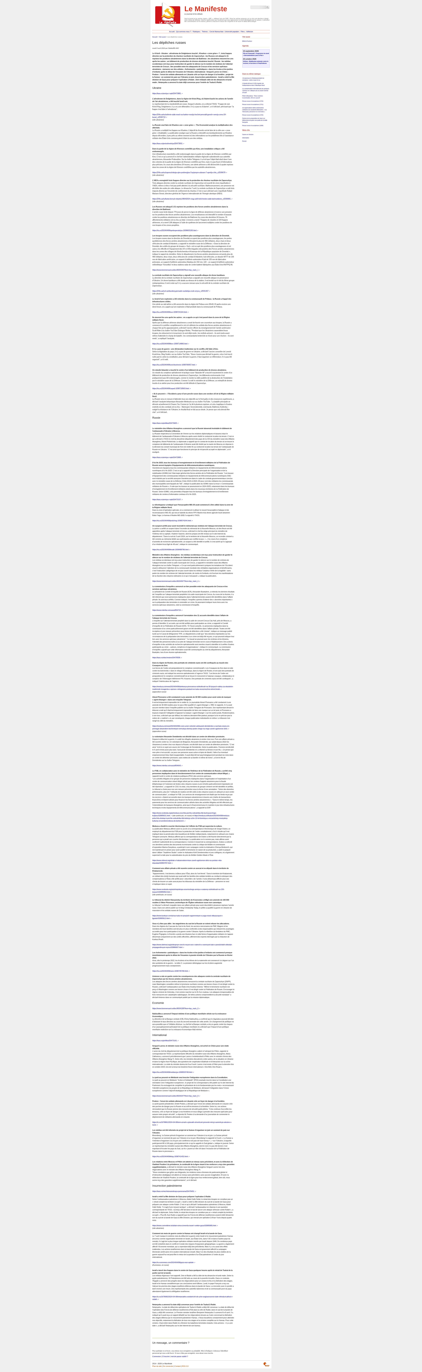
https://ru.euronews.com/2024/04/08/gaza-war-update (173, 1262)
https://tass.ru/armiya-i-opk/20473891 (166, 93)
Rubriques (196, 31)
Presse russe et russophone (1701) (252, 104)
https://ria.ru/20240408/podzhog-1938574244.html (171, 521)
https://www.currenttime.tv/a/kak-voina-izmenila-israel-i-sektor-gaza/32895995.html (184, 1225)
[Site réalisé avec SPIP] (266, 1364)
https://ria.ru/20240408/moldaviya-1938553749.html (172, 1072)
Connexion (156, 1356)
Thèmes (205, 31)
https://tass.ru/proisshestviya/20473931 (167, 143)
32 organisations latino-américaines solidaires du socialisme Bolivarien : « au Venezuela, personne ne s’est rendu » (254, 109)
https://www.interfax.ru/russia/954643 (166, 766)
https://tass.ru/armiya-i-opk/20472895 (166, 457)
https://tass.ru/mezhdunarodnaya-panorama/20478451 (173, 1191)
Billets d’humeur (247, 41)
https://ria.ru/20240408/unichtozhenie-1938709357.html (173, 365)
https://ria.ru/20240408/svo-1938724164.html (169, 312)
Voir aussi (162, 37)
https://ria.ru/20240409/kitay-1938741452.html (170, 1156)
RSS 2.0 (185, 1366)
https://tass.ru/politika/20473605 (164, 423)
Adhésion (249, 31)
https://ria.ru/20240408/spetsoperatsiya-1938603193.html (174, 230)
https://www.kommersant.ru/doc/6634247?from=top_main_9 (175, 1096)
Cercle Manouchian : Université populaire (224, 31)
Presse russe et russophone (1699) (252, 125)
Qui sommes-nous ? (183, 31)
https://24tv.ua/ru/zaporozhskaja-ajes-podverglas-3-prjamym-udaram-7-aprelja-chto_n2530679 (188, 172)
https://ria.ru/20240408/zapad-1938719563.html (170, 388)
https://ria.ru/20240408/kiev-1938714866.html (169, 344)
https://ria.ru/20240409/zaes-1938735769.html (170, 971)
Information (245, 138)
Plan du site (157, 1366)
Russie (244, 141)
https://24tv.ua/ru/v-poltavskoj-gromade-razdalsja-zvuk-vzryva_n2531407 (180, 291)
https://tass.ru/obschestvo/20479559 (166, 658)
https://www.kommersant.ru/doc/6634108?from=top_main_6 (175, 1008)
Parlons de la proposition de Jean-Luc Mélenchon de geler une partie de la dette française (254, 120)
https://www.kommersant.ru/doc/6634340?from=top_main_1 (175, 270)
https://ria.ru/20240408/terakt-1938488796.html (170, 550)
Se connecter (168, 1366)
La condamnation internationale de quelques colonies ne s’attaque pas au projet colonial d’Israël (255, 90)
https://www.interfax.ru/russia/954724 (166, 610)
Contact (178, 1366)
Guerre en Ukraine (247, 134)
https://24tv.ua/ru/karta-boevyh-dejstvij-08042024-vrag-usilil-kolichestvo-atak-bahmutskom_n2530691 (191, 199)
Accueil (171, 31)
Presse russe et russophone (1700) (252, 115)
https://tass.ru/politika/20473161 (164, 1041)
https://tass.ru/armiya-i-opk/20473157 (166, 499)
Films (243, 31)
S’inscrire (166, 1356)
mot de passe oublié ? (179, 1356)
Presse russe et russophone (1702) (252, 101)
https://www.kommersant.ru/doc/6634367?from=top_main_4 (175, 581)
